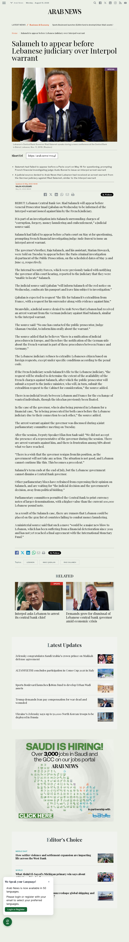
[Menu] (4, 3)
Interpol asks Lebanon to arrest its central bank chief (37, 615)
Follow (108, 194)
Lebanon (30, 562)
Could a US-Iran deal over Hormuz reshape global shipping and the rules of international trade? (55, 894)
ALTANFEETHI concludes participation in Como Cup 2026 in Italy (55, 670)
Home (15, 33)
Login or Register (16, 909)
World (19, 870)
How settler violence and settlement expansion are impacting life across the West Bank (53, 856)
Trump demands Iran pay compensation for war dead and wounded (51, 701)
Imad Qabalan (49, 562)
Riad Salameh (70, 562)
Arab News (18, 3)
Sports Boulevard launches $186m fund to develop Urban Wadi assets (82, 25)
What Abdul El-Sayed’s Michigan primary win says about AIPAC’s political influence (50, 875)
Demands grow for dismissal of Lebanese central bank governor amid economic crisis (89, 617)
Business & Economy (39, 25)
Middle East (21, 851)
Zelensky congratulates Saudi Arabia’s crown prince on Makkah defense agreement (54, 657)
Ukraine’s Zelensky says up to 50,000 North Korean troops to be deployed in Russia (55, 715)
